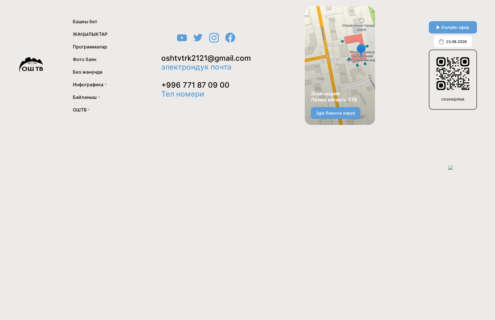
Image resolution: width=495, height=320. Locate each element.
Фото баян (84, 59)
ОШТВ (80, 110)
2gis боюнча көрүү (335, 113)
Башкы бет (85, 21)
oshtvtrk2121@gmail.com (206, 58)
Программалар (90, 47)
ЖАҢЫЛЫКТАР (90, 34)
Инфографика (88, 84)
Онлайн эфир (455, 27)
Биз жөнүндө (88, 72)
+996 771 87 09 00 (195, 85)
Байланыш (85, 97)
